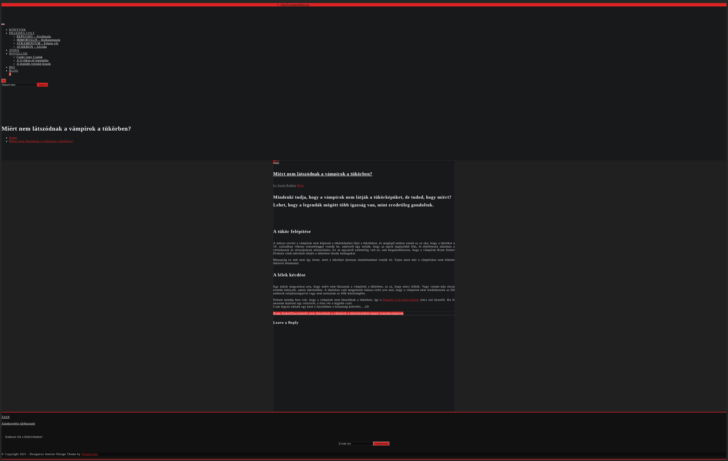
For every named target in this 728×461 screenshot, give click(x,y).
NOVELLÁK (18, 53)
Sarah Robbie (284, 185)
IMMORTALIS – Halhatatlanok (38, 40)
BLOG (13, 70)
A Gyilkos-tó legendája (33, 60)
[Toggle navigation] (3, 24)
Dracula (295, 313)
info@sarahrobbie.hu (295, 4)
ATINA (14, 50)
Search (42, 84)
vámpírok (397, 313)
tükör (365, 313)
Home (13, 137)
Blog (300, 185)
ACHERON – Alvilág (32, 46)
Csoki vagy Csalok (30, 57)
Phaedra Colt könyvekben (401, 299)
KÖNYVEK (17, 29)
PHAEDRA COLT (22, 33)
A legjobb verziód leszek (34, 63)
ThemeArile (90, 454)
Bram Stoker (281, 313)
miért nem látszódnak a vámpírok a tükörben (331, 313)
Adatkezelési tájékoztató (18, 423)
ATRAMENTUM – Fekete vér (37, 43)
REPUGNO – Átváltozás (34, 36)
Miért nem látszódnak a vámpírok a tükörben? (41, 141)
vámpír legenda (380, 313)
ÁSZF (6, 417)
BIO (12, 67)
